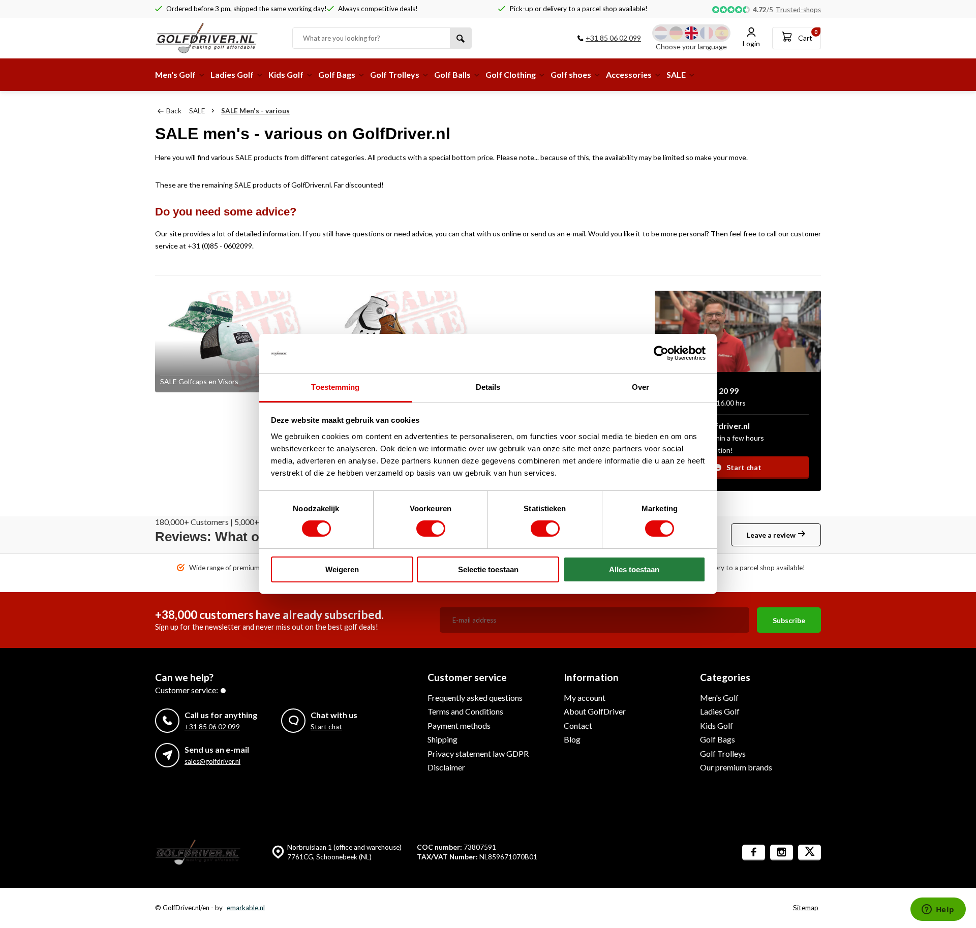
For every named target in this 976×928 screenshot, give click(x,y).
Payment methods (459, 725)
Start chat (743, 467)
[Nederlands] (660, 33)
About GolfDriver (595, 711)
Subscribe (789, 620)
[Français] (706, 33)
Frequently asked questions (475, 697)
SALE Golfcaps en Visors (199, 381)
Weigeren (342, 569)
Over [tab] (640, 387)
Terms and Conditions (465, 711)
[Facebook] (753, 852)
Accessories (629, 74)
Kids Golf (285, 74)
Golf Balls (452, 74)
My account (584, 697)
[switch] (430, 528)
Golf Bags (336, 74)
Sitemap (805, 908)
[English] (691, 33)
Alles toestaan (634, 569)
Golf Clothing (510, 74)
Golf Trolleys (394, 74)
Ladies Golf (232, 74)
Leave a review (771, 535)
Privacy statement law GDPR (478, 753)
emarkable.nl (246, 908)
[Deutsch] (676, 33)
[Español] (721, 33)
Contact (578, 725)
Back (173, 111)
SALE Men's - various (255, 111)
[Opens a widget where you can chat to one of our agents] (938, 910)
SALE (676, 74)
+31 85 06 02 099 (613, 38)
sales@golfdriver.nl (212, 761)
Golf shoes (571, 74)
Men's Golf (175, 74)
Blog (572, 739)
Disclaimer (446, 767)
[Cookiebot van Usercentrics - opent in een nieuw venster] (661, 353)
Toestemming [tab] (335, 387)
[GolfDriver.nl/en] (216, 38)
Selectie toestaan (488, 569)
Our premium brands (736, 767)
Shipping (443, 739)
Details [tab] (488, 387)
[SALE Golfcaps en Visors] (233, 341)
